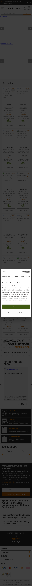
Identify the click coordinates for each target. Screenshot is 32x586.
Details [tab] (16, 276)
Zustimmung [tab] (6, 276)
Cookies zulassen (16, 307)
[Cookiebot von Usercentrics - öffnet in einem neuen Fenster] (22, 272)
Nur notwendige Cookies (16, 312)
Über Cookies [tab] (25, 276)
